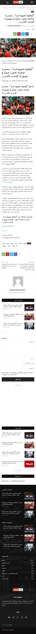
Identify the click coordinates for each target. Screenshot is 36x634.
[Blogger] (26, 617)
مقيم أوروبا (5, 230)
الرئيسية (32, 7)
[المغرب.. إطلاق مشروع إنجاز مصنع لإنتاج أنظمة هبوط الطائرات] (29, 316)
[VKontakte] (9, 617)
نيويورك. (4, 245)
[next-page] (3, 332)
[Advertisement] (18, 404)
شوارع (8, 243)
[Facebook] (27, 34)
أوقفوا (25, 243)
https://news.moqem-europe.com (17, 292)
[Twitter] (23, 34)
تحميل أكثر (18, 470)
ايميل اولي (4, 625)
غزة (17, 245)
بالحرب (20, 243)
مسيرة (9, 245)
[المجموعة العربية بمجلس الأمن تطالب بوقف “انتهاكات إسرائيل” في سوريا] (29, 307)
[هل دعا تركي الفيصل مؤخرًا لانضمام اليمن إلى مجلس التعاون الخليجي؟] (29, 464)
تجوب (16, 243)
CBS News (5, 182)
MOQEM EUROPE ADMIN (14, 25)
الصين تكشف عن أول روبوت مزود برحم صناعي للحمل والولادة (9, 266)
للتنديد (13, 245)
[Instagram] (13, 617)
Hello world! (5, 481)
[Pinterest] (19, 34)
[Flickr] (17, 617)
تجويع (12, 243)
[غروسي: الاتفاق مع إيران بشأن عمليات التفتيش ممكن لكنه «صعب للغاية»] (29, 325)
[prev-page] (6, 332)
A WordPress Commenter (18, 481)
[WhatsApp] (15, 34)
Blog (28, 7)
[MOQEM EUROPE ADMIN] (7, 26)
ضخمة (3, 243)
